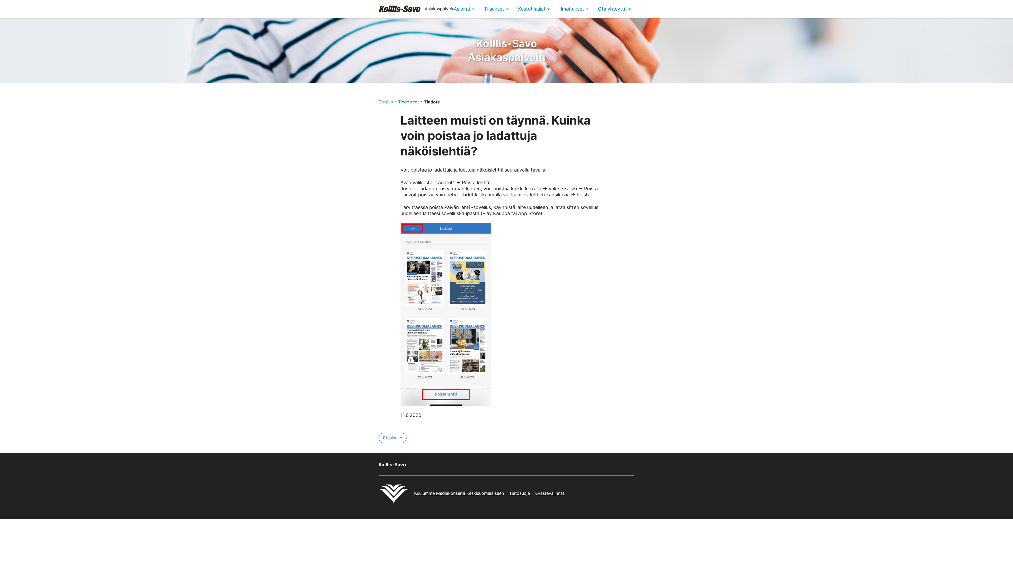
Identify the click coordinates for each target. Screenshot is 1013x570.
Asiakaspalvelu (506, 50)
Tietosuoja (519, 493)
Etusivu (386, 101)
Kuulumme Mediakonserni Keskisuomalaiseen (459, 493)
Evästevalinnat (549, 493)
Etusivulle (392, 437)
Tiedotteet (408, 101)
